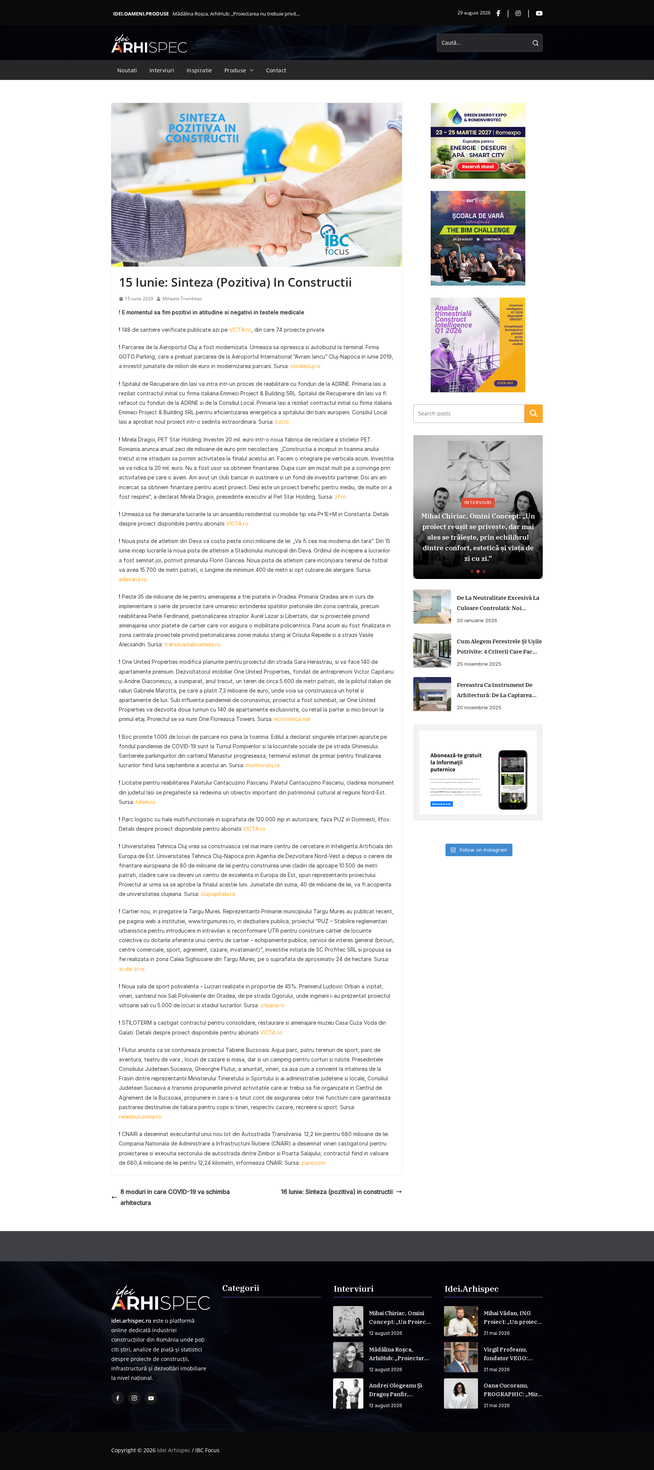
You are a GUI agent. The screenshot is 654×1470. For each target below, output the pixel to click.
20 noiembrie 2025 (479, 707)
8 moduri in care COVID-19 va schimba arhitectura (175, 1197)
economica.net (292, 719)
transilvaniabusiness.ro (192, 644)
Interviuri (161, 70)
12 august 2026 (385, 1333)
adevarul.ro (133, 579)
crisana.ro (272, 1005)
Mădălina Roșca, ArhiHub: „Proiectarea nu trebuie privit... (236, 13)
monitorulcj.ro (263, 765)
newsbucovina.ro (140, 1116)
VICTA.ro (240, 329)
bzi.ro (282, 421)
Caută (533, 413)
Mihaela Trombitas (182, 298)
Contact (276, 70)
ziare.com (313, 1162)
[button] (250, 70)
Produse (235, 70)
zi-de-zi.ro (132, 969)
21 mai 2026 (497, 1333)
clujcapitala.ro (217, 894)
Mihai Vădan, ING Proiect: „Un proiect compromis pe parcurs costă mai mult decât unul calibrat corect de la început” (512, 1317)
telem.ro (145, 802)
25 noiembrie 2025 (479, 664)
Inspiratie (199, 70)
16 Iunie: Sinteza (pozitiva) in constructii (337, 1191)
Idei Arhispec (173, 1450)
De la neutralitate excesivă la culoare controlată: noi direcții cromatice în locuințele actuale (498, 603)
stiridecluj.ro (305, 366)
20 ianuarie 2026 (477, 620)
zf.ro (340, 496)
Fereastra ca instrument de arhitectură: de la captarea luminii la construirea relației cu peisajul (495, 690)
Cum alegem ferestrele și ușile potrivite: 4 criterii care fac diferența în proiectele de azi (499, 647)
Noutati (127, 70)
